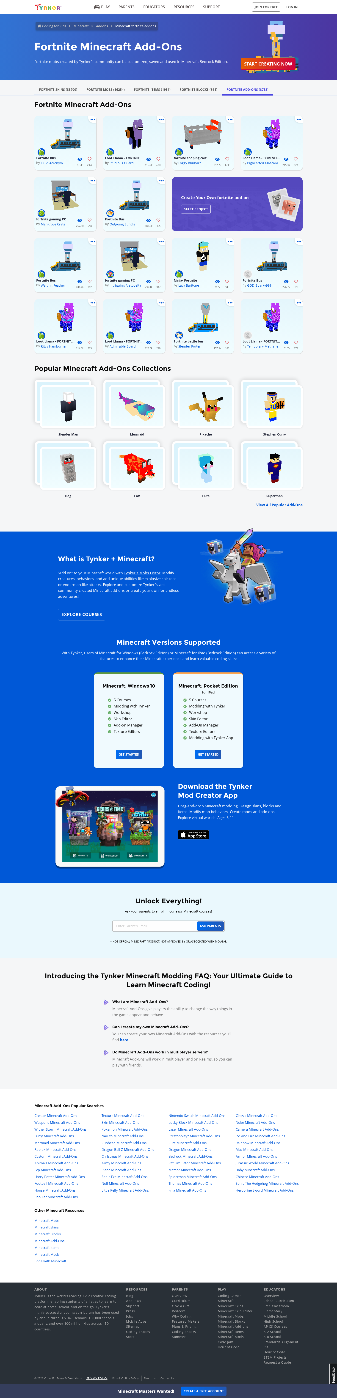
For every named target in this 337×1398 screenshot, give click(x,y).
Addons (102, 26)
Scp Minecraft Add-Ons (52, 1170)
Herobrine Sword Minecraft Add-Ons (265, 1190)
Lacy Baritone (188, 285)
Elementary (273, 1311)
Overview (179, 1296)
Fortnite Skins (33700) (58, 89)
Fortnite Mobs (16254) (105, 89)
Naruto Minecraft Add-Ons (123, 1136)
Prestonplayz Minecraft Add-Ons (194, 1136)
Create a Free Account (204, 1391)
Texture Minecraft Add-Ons (123, 1115)
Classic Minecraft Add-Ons (256, 1115)
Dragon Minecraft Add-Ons (189, 1149)
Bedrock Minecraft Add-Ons (190, 1156)
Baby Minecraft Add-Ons (255, 1170)
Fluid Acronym (52, 163)
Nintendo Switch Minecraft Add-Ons (196, 1115)
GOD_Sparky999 (259, 285)
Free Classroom (276, 1306)
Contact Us (167, 1378)
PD (266, 1347)
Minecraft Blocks (47, 1234)
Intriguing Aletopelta (125, 285)
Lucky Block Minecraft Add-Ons (193, 1122)
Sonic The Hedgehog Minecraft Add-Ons (267, 1183)
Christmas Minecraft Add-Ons (125, 1156)
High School (273, 1321)
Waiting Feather (53, 285)
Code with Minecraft (50, 1261)
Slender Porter (189, 346)
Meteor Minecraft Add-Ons (189, 1170)
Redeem (178, 1311)
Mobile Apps (136, 1321)
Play (105, 6)
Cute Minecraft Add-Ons (187, 1142)
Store (130, 1337)
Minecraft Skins (46, 1227)
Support (211, 6)
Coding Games (229, 1296)
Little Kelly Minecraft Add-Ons (125, 1190)
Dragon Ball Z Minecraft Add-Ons (128, 1149)
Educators (154, 6)
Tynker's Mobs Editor (142, 573)
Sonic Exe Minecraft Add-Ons (124, 1176)
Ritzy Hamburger (54, 346)
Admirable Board (123, 346)
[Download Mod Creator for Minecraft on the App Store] (193, 834)
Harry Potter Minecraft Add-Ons (59, 1176)
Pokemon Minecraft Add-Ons (125, 1129)
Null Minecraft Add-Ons (120, 1183)
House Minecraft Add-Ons (54, 1190)
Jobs (129, 1316)
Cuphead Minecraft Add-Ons (124, 1142)
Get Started (129, 754)
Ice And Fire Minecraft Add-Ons (260, 1136)
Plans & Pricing (184, 1326)
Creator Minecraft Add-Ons (55, 1115)
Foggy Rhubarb (190, 163)
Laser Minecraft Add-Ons (188, 1129)
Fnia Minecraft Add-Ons (187, 1190)
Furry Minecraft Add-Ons (54, 1136)
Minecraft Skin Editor (235, 1311)
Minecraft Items (46, 1247)
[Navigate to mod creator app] (110, 825)
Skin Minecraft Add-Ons (120, 1122)
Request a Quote (277, 1362)
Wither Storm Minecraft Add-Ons (60, 1129)
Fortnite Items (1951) (152, 89)
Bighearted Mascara (262, 163)
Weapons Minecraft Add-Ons (57, 1122)
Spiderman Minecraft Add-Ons (192, 1176)
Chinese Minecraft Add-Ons (257, 1176)
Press (130, 1311)
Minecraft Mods (46, 1254)
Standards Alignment (281, 1342)
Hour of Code (228, 1347)
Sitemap (133, 1326)
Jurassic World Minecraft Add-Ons (262, 1163)
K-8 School (272, 1337)
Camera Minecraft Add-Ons (257, 1129)
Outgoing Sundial (123, 224)
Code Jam (225, 1342)
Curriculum (181, 1301)
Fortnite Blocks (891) (198, 89)
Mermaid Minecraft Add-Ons (57, 1142)
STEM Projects (275, 1357)
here (124, 1039)
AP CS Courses (275, 1326)
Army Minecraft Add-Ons (121, 1163)
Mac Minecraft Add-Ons (254, 1149)
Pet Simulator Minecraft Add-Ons (194, 1163)
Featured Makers (186, 1321)
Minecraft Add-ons (233, 1326)
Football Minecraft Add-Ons (56, 1183)
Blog (129, 1296)
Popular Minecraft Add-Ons (56, 1197)
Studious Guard (122, 163)
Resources (184, 6)
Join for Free (266, 7)
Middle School (275, 1316)
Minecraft (81, 26)
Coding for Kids (54, 26)
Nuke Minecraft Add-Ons (255, 1122)
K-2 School (272, 1331)
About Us (133, 1301)
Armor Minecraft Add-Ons (256, 1156)
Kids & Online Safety (125, 1378)
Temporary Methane (262, 346)
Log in (292, 7)
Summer (179, 1337)
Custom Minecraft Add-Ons (55, 1156)
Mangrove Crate (53, 224)
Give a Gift (180, 1306)
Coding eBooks (138, 1331)
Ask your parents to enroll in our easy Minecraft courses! (168, 911)
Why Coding (181, 1316)
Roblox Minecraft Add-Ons (55, 1149)
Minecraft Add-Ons (49, 1241)
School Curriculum (279, 1301)
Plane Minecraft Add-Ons (121, 1170)
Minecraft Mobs (46, 1220)
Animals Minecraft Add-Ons (56, 1163)
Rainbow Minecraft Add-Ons (258, 1142)
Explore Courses (81, 614)
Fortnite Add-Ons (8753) (247, 89)
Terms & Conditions (69, 1378)
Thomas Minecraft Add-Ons (190, 1183)
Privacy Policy (97, 1378)
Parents (127, 6)
